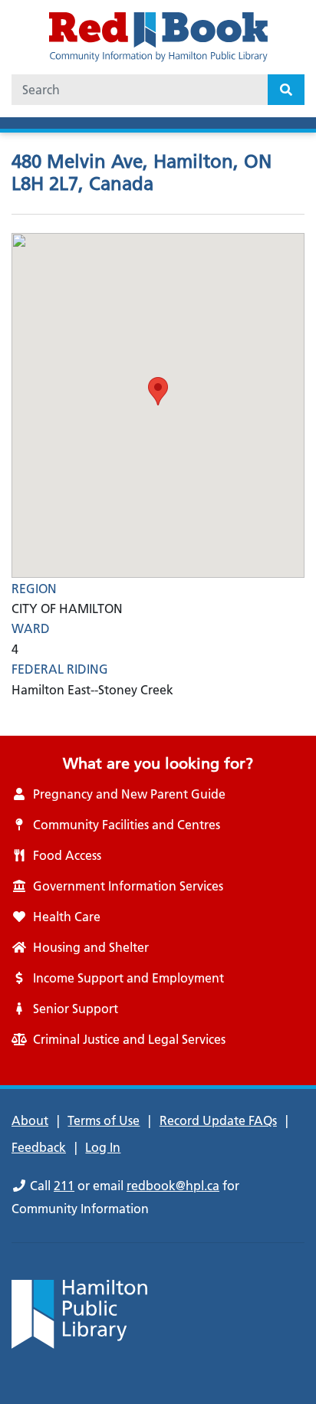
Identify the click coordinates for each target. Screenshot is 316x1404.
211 (64, 1185)
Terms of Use (103, 1120)
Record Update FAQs (218, 1120)
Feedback (39, 1147)
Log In (102, 1147)
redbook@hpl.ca (173, 1185)
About (30, 1120)
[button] (158, 391)
